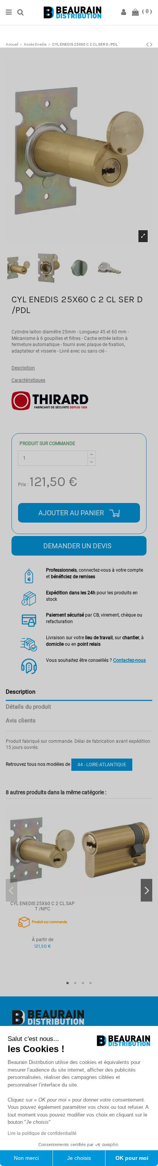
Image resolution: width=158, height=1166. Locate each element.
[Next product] (151, 44)
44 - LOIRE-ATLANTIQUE (101, 764)
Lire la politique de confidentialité (42, 1133)
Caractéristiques (28, 380)
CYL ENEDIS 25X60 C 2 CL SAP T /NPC (42, 906)
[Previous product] (148, 44)
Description (23, 368)
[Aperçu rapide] (42, 895)
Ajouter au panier (71, 513)
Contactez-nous (129, 660)
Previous (11, 890)
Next (146, 890)
